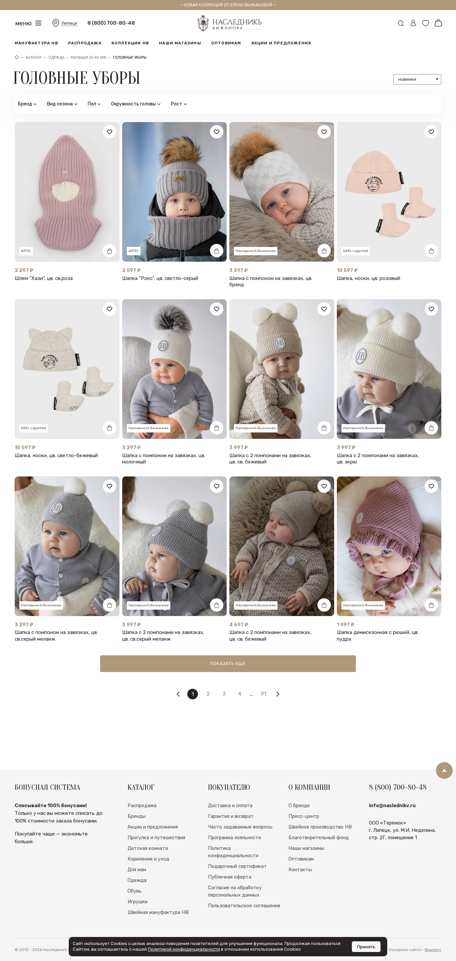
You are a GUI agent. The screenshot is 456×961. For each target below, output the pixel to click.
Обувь (135, 891)
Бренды (137, 816)
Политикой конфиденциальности (184, 949)
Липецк (69, 23)
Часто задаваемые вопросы (240, 827)
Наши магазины (180, 43)
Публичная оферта (229, 877)
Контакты (300, 870)
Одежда (137, 880)
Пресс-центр (303, 816)
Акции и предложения (281, 43)
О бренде (299, 806)
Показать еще (228, 663)
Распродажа (84, 43)
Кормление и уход (148, 859)
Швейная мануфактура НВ (158, 912)
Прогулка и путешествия (156, 838)
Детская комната (148, 848)
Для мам (137, 870)
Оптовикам (226, 43)
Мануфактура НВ (36, 43)
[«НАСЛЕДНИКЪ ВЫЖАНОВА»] (16, 57)
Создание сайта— (415, 949)
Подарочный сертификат (237, 866)
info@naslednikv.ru (392, 806)
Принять (366, 946)
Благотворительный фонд (318, 838)
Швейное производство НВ (320, 827)
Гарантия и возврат (231, 816)
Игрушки (138, 902)
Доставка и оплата (230, 806)
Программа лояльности (234, 838)
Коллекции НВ (130, 43)
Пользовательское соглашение (244, 906)
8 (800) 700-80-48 (111, 23)
